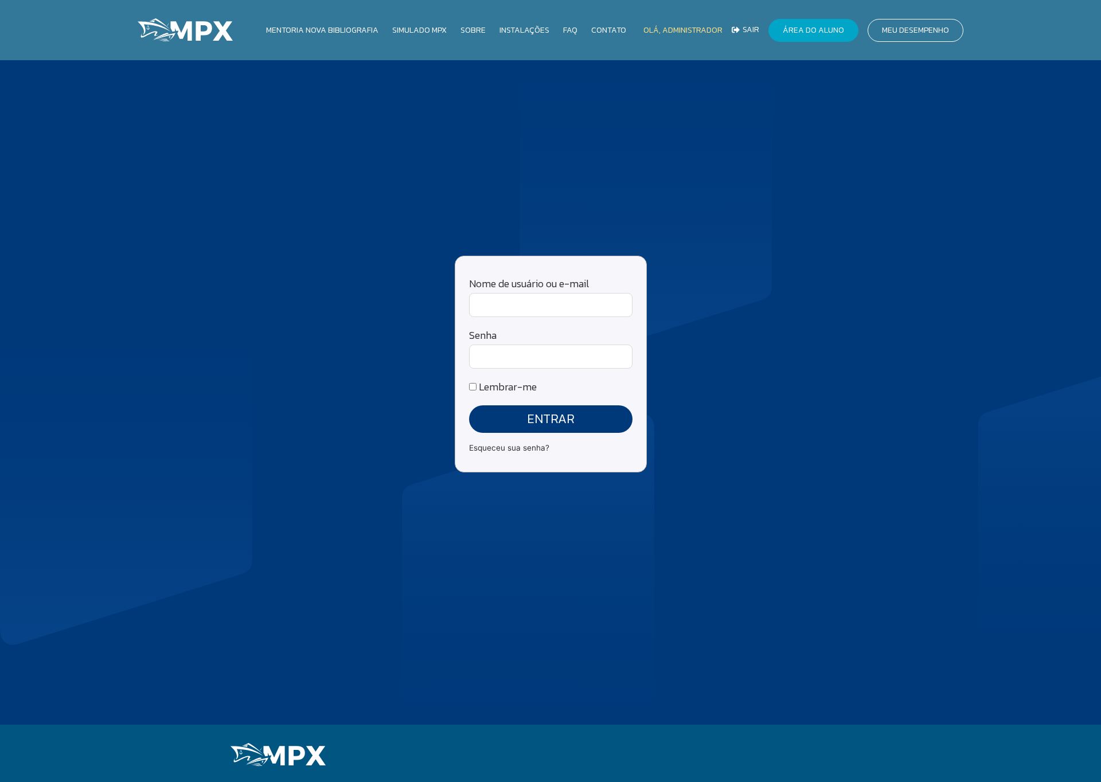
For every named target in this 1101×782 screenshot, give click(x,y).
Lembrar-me (507, 386)
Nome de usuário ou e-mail (529, 283)
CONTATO (608, 30)
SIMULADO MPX (419, 30)
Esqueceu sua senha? (509, 447)
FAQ (570, 30)
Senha (483, 335)
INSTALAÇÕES (524, 30)
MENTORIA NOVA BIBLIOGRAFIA (322, 30)
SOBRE (473, 30)
